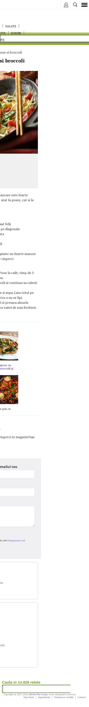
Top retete (28, 697)
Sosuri (16, 33)
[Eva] (13, 4)
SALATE (10, 26)
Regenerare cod (16, 540)
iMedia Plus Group (38, 694)
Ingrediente (44, 697)
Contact (81, 697)
